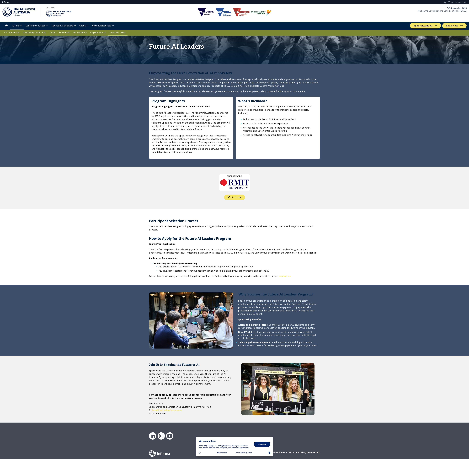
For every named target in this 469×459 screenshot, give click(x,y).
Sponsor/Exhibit (423, 25)
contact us (284, 276)
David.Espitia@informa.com (166, 410)
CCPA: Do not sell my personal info (303, 452)
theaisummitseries (161, 436)
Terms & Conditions (275, 452)
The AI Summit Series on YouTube (169, 436)
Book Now (452, 25)
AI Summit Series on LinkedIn (152, 436)
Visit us (232, 197)
